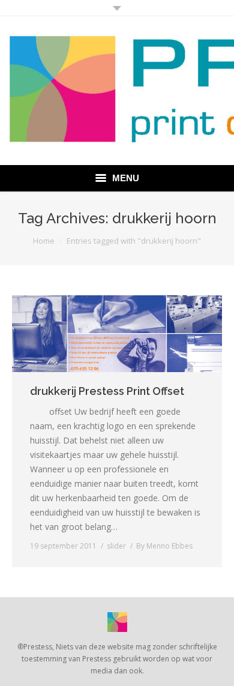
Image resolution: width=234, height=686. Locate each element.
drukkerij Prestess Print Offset (107, 391)
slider (116, 546)
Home (44, 240)
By (164, 546)
